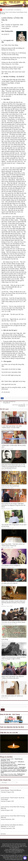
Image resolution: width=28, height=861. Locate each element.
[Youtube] (15, 853)
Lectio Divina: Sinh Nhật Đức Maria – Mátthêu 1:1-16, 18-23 (12, 825)
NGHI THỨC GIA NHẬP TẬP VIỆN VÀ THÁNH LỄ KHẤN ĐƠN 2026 (12, 677)
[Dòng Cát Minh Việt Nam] (14, 3)
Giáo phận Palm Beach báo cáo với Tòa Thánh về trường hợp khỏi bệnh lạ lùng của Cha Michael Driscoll (13, 466)
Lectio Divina (12, 12)
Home (3, 12)
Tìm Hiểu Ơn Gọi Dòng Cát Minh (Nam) (13, 622)
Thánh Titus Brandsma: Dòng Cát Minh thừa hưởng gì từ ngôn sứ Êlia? (13, 658)
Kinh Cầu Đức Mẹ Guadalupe (10, 486)
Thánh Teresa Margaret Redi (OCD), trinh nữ (13, 765)
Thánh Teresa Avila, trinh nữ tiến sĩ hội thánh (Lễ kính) (13, 774)
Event (6, 12)
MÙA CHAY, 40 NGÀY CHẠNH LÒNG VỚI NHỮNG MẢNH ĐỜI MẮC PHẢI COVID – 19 (13, 602)
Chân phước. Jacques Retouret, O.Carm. (12, 762)
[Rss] (12, 853)
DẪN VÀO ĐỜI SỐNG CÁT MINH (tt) (12, 9)
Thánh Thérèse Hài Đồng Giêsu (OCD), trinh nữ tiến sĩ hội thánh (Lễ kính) (14, 771)
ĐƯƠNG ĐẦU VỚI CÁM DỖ (9, 583)
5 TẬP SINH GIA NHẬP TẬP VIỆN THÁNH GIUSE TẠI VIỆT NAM (11, 426)
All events (3, 833)
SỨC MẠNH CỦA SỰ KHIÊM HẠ (11, 565)
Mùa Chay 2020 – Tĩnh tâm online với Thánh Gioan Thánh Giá (13, 545)
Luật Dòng (4, 639)
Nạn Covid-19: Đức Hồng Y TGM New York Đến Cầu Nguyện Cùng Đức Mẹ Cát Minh (13, 505)
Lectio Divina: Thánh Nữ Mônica (11, 790)
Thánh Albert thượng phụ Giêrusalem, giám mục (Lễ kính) (13, 768)
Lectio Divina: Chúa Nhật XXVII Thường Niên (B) (18, 405)
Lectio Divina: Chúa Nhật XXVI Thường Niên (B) (9, 401)
